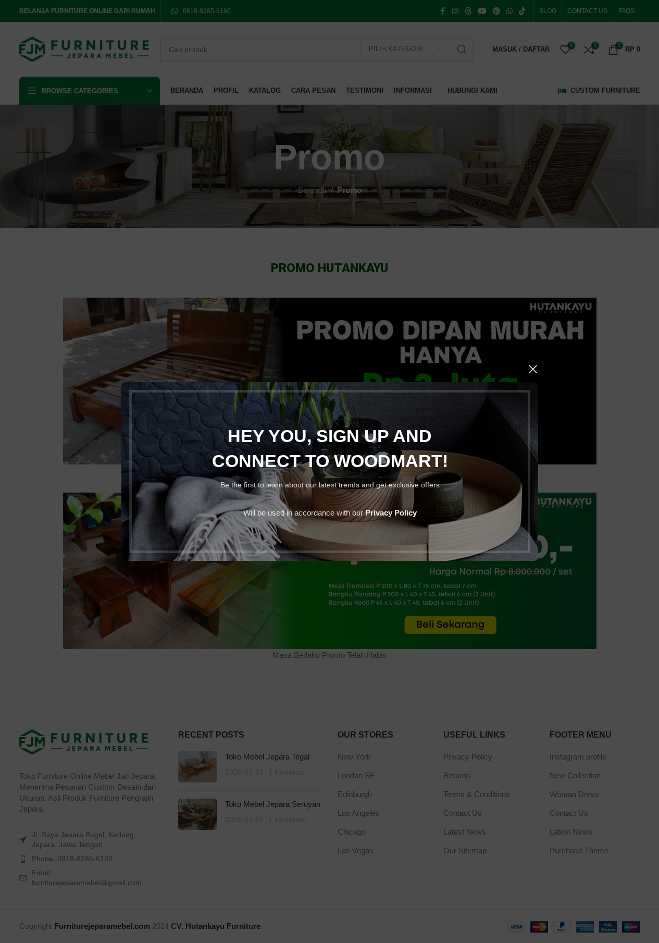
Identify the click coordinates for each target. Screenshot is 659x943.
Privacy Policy (390, 512)
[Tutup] (533, 369)
